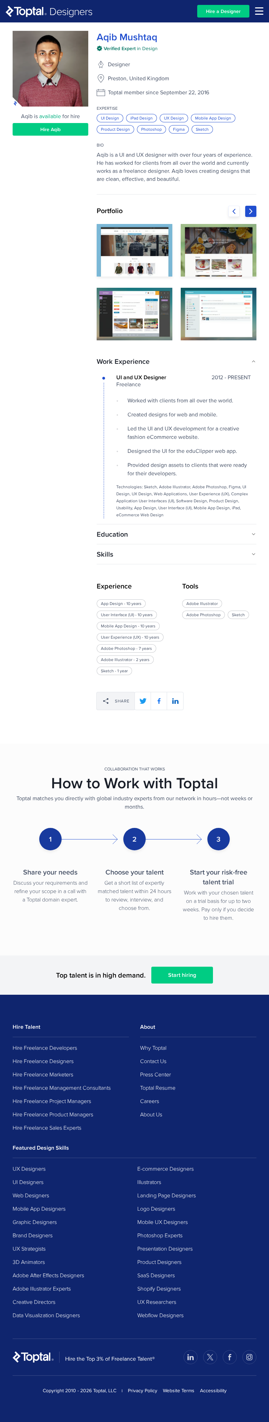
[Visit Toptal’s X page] (210, 1357)
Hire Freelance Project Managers (52, 1101)
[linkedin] (175, 701)
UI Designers (28, 1182)
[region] (176, 282)
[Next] (250, 211)
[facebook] (159, 701)
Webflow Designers (160, 1315)
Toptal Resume (157, 1087)
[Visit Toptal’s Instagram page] (249, 1357)
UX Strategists (29, 1248)
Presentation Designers (165, 1248)
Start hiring (182, 975)
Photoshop (151, 129)
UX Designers (29, 1168)
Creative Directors (34, 1302)
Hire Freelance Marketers (43, 1074)
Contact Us (153, 1061)
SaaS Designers (156, 1275)
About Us (151, 1114)
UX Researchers (156, 1302)
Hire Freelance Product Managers (53, 1114)
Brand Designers (33, 1235)
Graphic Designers (35, 1222)
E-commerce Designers (165, 1168)
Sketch (202, 129)
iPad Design (141, 118)
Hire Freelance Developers (45, 1048)
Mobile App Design (213, 118)
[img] (127, 48)
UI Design (110, 118)
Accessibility (213, 1390)
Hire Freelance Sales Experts (47, 1127)
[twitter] (143, 701)
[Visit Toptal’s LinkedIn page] (191, 1357)
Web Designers (31, 1195)
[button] (176, 361)
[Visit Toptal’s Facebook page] (230, 1357)
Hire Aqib (50, 129)
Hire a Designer (223, 11)
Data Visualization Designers (46, 1315)
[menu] (259, 11)
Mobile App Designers (39, 1208)
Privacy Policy (142, 1390)
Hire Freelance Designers (43, 1061)
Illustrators (149, 1182)
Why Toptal (153, 1048)
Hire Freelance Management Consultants (62, 1087)
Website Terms (178, 1390)
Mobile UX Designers (162, 1222)
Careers (149, 1101)
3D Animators (29, 1262)
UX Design (174, 118)
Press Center (155, 1074)
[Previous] (234, 211)
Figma (179, 129)
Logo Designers (156, 1208)
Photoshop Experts (159, 1235)
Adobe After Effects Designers (48, 1275)
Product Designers (159, 1262)
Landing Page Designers (166, 1195)
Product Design (115, 129)
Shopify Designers (159, 1288)
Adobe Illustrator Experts (42, 1288)
